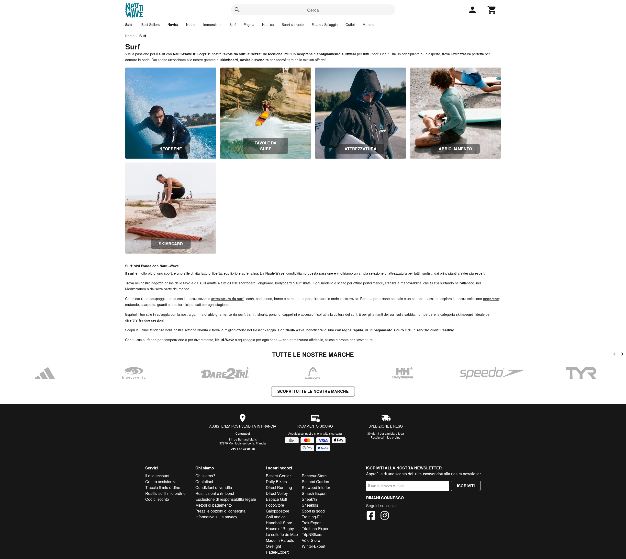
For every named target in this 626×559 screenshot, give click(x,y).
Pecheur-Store (314, 475)
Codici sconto (157, 499)
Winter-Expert (313, 546)
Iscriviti (466, 486)
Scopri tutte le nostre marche (313, 391)
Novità (173, 24)
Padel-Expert (277, 552)
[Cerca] (237, 9)
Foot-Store (275, 505)
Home (129, 35)
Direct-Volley (277, 493)
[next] (622, 354)
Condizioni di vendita (213, 487)
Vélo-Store (311, 540)
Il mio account (157, 475)
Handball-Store (279, 522)
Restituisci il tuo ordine (385, 437)
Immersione (212, 24)
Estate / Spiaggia (325, 24)
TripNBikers (312, 534)
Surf (232, 24)
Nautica (268, 24)
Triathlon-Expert (315, 528)
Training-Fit (312, 517)
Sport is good (313, 511)
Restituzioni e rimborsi (214, 493)
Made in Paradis (280, 540)
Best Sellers (150, 24)
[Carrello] (492, 10)
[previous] (614, 354)
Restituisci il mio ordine (165, 493)
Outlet (350, 24)
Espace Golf (276, 499)
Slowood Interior (316, 487)
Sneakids (310, 505)
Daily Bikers (276, 481)
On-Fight (273, 546)
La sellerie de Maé (282, 534)
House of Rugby (280, 528)
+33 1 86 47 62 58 (243, 449)
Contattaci (242, 433)
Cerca (313, 10)
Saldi (129, 24)
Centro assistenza (161, 481)
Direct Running (279, 487)
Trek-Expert (312, 522)
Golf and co (276, 517)
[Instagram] (385, 516)
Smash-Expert (314, 493)
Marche (368, 24)
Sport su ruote (293, 24)
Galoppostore (277, 511)
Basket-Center (278, 475)
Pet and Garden (315, 481)
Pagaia (249, 24)
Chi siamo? (205, 475)
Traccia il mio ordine (162, 487)
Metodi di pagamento (213, 505)
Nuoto (190, 24)
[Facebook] (371, 516)
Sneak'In (309, 499)
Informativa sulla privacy (216, 517)
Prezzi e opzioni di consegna (220, 511)
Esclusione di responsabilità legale (225, 499)
